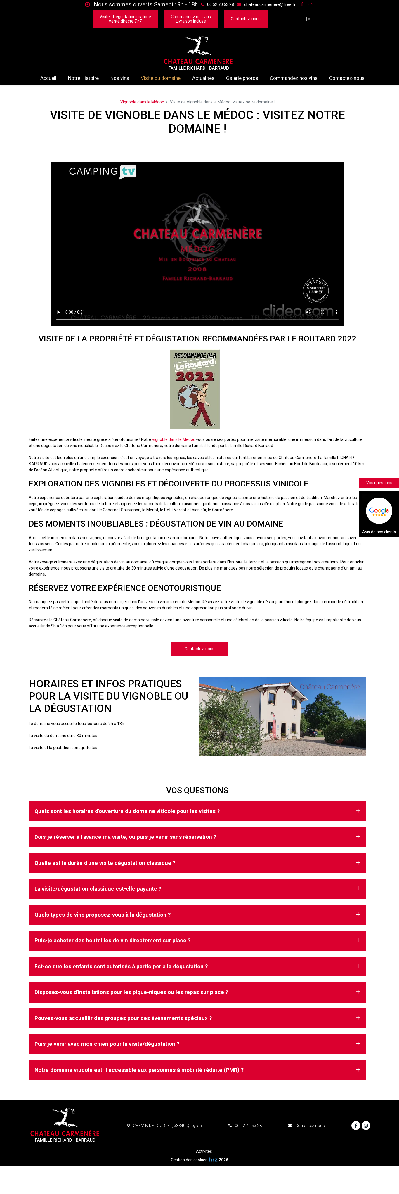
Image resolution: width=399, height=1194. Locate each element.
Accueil (48, 78)
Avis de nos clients (379, 531)
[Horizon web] (213, 1159)
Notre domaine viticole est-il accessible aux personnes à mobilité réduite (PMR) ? (139, 1070)
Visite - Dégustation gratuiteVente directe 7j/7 (125, 18)
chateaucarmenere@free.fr (269, 4)
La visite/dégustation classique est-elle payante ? (97, 888)
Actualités (203, 78)
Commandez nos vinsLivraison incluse (191, 18)
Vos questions (379, 482)
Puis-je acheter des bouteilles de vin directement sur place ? (112, 940)
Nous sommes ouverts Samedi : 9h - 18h (145, 4)
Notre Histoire (83, 78)
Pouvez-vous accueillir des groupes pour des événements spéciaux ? (123, 1018)
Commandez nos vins (294, 78)
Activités (204, 1151)
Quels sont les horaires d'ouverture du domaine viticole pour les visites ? (127, 811)
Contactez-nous (246, 18)
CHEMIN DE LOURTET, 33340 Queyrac (167, 1125)
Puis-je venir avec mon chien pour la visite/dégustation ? (106, 1044)
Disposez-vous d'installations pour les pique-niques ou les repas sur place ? (131, 992)
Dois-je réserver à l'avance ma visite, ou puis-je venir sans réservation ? (125, 837)
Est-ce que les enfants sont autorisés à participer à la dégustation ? (121, 966)
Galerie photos (242, 78)
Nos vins (119, 78)
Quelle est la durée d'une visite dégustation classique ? (104, 863)
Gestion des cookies (189, 1159)
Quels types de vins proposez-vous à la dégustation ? (102, 914)
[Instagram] (310, 4)
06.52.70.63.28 (248, 1125)
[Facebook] (302, 4)
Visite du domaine (161, 78)
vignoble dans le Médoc (173, 439)
